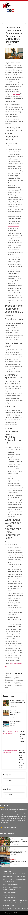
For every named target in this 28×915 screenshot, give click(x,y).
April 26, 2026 (14, 864)
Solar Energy (13, 859)
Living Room (13, 849)
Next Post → (18, 679)
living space (16, 94)
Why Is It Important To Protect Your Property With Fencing (22, 757)
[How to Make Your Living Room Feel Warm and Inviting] (5, 852)
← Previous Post (9, 680)
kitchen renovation (13, 226)
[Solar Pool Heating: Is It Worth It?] (5, 862)
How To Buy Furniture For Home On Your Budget (22, 736)
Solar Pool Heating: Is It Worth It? (16, 722)
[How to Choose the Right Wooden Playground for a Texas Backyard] (5, 841)
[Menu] (14, 15)
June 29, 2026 (14, 844)
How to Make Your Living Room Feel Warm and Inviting (17, 712)
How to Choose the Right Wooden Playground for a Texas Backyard (17, 702)
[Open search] (27, 19)
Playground (13, 837)
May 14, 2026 (14, 854)
